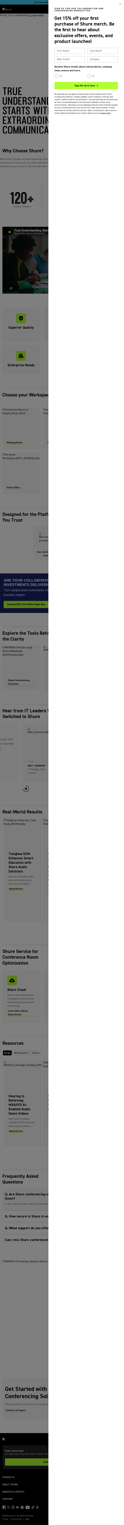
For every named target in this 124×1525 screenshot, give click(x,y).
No (93, 76)
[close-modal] (120, 3)
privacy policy (105, 113)
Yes (60, 76)
